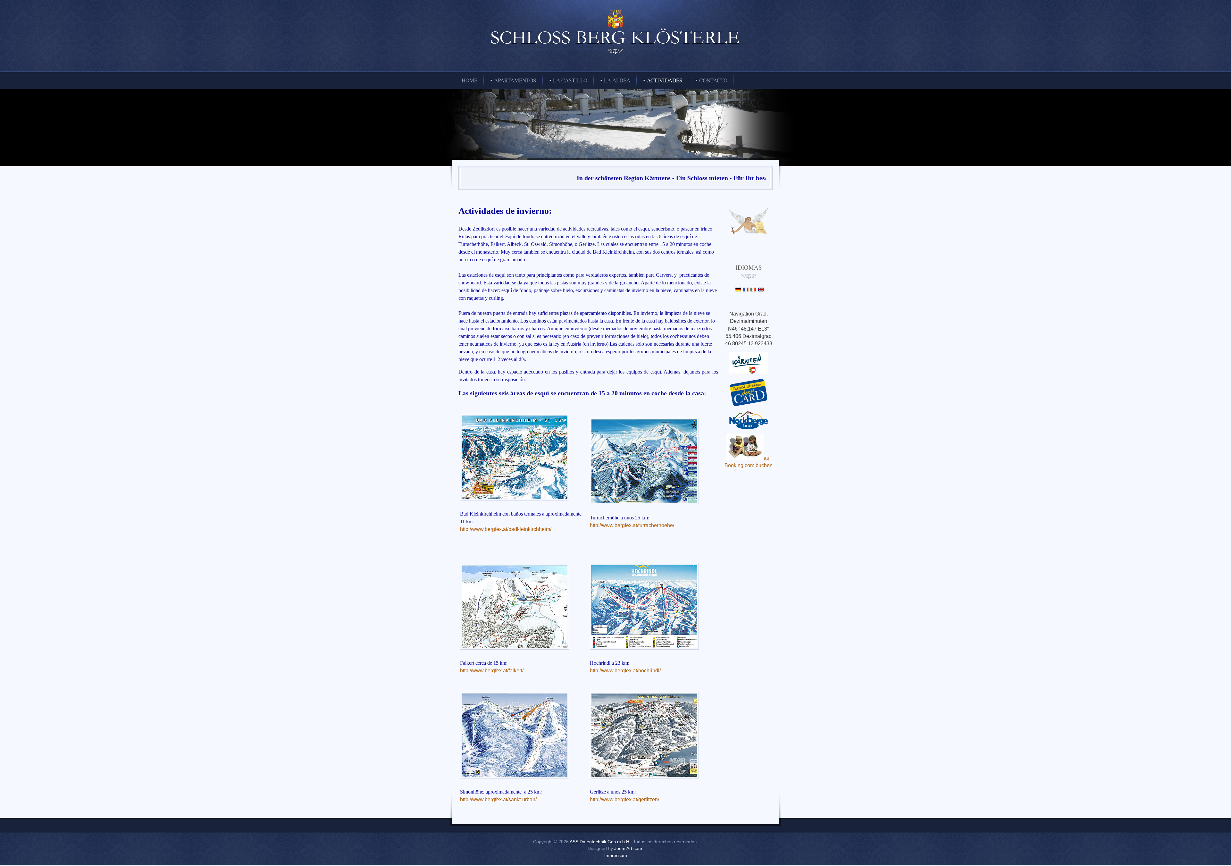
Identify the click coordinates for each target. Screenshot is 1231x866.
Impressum (615, 855)
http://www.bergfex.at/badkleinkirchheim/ (505, 529)
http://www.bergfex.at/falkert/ (491, 670)
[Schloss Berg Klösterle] (615, 32)
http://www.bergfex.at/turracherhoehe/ (632, 525)
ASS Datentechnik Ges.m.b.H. (600, 841)
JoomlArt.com (628, 848)
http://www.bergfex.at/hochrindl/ (625, 670)
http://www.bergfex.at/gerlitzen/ (624, 799)
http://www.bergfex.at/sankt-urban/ (498, 799)
